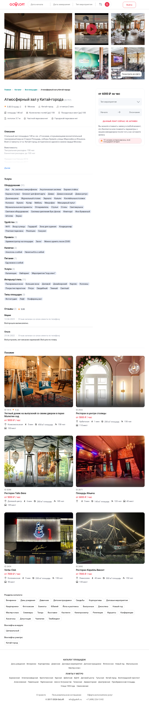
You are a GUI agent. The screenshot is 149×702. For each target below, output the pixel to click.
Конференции (126, 612)
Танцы (40, 612)
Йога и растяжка (71, 606)
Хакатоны (11, 618)
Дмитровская (104, 682)
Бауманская (14, 678)
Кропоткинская (46, 678)
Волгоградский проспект (129, 678)
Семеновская (82, 686)
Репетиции (98, 612)
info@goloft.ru (75, 699)
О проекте (41, 695)
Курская (58, 678)
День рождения (28, 600)
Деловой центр (87, 678)
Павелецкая (33, 682)
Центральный (12, 630)
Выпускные (88, 606)
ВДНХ (76, 678)
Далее (7, 168)
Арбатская (68, 678)
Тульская (100, 678)
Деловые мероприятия (117, 600)
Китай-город (12, 643)
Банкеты (42, 606)
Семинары (28, 612)
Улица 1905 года (68, 686)
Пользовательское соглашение (66, 695)
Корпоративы (95, 600)
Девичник (44, 600)
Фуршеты (111, 612)
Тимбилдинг (54, 618)
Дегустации (25, 618)
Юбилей (54, 606)
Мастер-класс (12, 612)
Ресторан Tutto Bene (15, 493)
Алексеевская (20, 682)
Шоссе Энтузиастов (62, 682)
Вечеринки (11, 600)
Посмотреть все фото (131, 74)
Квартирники (12, 606)
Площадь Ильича (85, 493)
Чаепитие (39, 618)
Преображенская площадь (123, 682)
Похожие (9, 352)
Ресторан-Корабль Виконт (90, 570)
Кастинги (66, 612)
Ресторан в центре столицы (91, 413)
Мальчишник (132, 664)
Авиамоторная (90, 682)
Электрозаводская (30, 678)
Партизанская (46, 682)
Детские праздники (62, 600)
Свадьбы (80, 600)
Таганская (77, 682)
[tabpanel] (38, 381)
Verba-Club (10, 570)
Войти (129, 5)
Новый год (118, 606)
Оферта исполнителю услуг (99, 695)
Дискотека (103, 606)
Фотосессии (28, 606)
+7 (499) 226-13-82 (94, 699)
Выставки (52, 612)
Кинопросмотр (81, 612)
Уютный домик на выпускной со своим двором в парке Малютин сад (34, 415)
